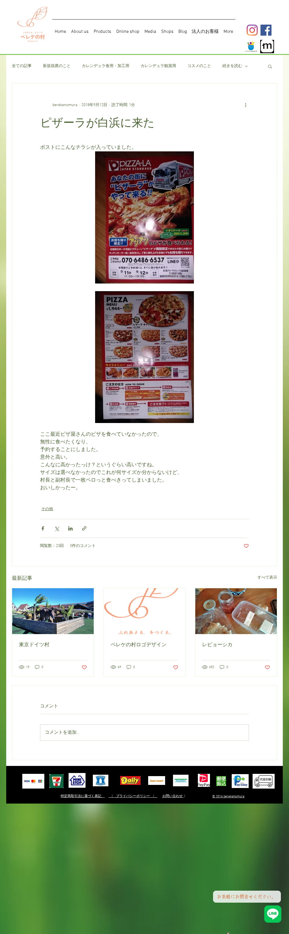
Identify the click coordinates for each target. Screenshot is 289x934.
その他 (47, 509)
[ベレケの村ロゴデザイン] (144, 611)
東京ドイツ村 (34, 644)
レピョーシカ (217, 644)
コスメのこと (199, 66)
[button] (270, 66)
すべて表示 (267, 577)
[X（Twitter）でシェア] (56, 528)
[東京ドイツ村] (53, 611)
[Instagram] (252, 30)
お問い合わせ (172, 796)
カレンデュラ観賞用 (158, 66)
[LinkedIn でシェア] (70, 528)
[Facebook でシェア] (42, 528)
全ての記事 (22, 66)
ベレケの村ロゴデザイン (139, 644)
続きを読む (232, 66)
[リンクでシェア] (84, 528)
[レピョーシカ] (236, 611)
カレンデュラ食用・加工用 (105, 66)
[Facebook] (266, 30)
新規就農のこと (57, 66)
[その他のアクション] (245, 105)
